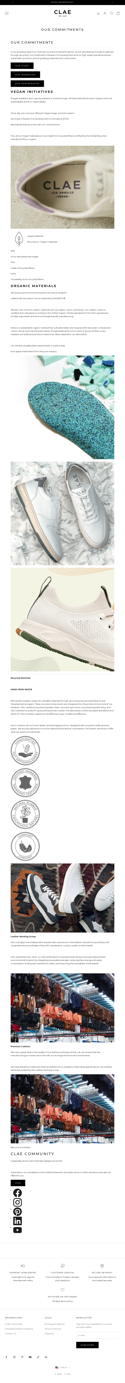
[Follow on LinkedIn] (46, 1357)
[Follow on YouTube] (30, 1357)
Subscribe (87, 1345)
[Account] (105, 13)
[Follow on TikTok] (38, 1357)
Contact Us (10, 1333)
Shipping (49, 1333)
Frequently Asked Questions (19, 1329)
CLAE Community (13, 1324)
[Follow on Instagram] (14, 1357)
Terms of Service (53, 1329)
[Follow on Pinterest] (22, 1357)
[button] (98, 13)
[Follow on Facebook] (6, 1357)
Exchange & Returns (54, 1324)
